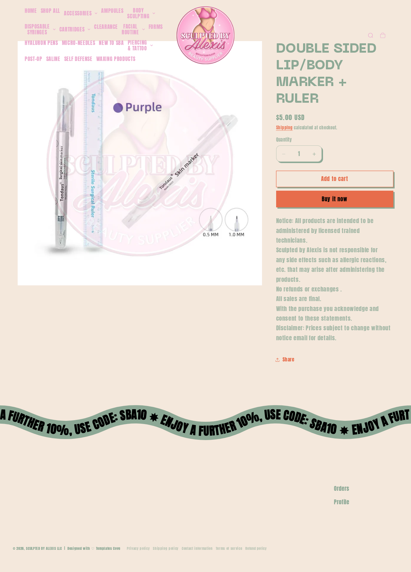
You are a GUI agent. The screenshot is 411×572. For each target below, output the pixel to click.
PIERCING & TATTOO (137, 45)
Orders (341, 488)
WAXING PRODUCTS (116, 59)
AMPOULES (112, 10)
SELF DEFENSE (78, 59)
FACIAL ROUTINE (130, 29)
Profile (341, 502)
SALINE (53, 59)
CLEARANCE (106, 26)
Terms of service (229, 548)
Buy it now (334, 199)
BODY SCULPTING (138, 13)
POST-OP (33, 59)
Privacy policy (138, 548)
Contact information (197, 548)
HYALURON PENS (41, 43)
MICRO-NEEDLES (78, 43)
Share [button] (288, 359)
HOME (31, 10)
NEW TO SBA (111, 43)
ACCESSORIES (78, 13)
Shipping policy (166, 548)
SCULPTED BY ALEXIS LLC (44, 548)
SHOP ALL (50, 10)
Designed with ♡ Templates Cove (93, 548)
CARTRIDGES (72, 29)
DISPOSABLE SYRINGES (37, 29)
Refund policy (256, 548)
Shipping (284, 128)
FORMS (156, 26)
